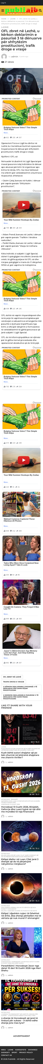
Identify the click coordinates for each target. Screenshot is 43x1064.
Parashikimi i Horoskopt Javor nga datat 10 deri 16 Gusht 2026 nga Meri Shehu (20, 962)
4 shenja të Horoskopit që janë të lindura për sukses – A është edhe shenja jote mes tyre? (19, 1014)
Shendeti (5, 1052)
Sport (14, 1052)
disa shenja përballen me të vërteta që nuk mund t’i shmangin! (18, 908)
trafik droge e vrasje (13, 682)
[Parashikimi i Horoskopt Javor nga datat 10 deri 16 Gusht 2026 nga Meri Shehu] (21, 942)
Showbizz (32, 1050)
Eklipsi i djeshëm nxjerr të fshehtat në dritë (19, 910)
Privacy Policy (26, 1052)
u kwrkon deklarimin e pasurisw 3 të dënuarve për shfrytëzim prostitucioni (20, 697)
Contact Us (6, 1055)
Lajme (5, 27)
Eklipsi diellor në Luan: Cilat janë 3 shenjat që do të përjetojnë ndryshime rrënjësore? (19, 856)
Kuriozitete (20, 1050)
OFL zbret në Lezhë (12, 677)
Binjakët (14, 799)
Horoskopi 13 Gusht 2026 (10, 804)
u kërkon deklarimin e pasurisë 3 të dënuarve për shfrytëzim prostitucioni (20, 688)
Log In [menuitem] (3, 3)
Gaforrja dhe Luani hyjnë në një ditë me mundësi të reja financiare (20, 801)
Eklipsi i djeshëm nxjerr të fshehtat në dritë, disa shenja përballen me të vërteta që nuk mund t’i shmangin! (21, 915)
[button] (2, 10)
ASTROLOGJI (5, 799)
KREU (3, 1050)
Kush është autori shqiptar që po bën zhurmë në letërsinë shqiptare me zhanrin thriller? (20, 749)
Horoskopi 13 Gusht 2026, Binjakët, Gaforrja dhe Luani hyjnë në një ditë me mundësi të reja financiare (20, 809)
